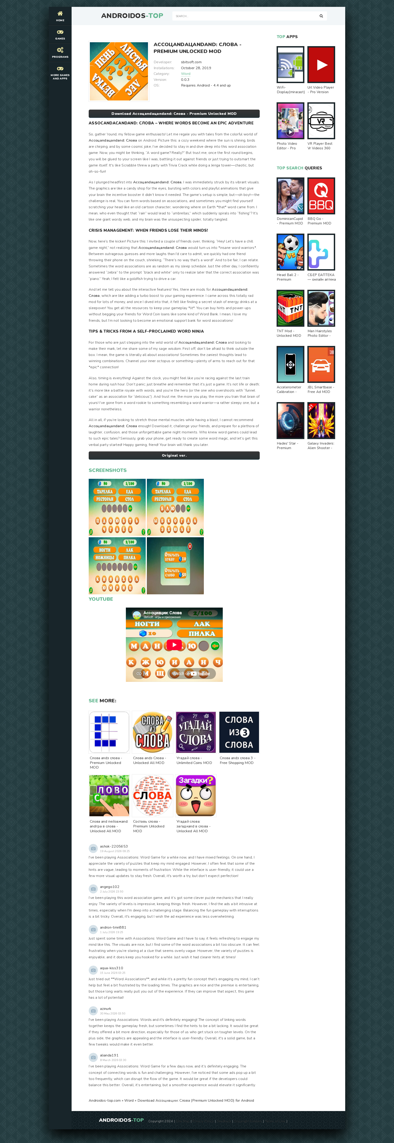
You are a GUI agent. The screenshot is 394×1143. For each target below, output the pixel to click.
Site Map (183, 1121)
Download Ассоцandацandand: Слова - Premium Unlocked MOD (174, 113)
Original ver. (174, 455)
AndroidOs (132, 16)
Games (60, 38)
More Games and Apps (60, 77)
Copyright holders (248, 1121)
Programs (60, 57)
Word (185, 73)
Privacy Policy (203, 1121)
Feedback (224, 1121)
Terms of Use (275, 1121)
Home (60, 20)
